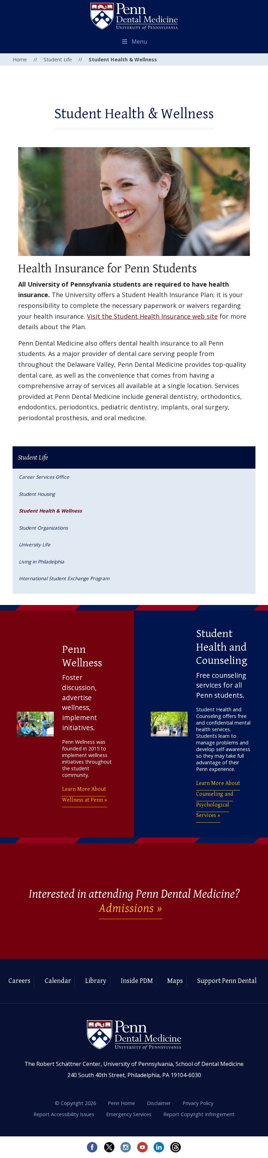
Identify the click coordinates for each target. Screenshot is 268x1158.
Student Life (58, 59)
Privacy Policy (198, 1103)
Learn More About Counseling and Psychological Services (218, 799)
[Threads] (175, 1147)
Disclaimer (159, 1103)
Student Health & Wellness (50, 510)
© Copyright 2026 (75, 1103)
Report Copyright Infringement (198, 1114)
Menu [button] (139, 41)
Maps (175, 981)
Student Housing (37, 494)
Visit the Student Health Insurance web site (152, 316)
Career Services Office (44, 477)
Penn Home (122, 1103)
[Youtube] (142, 1147)
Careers (19, 981)
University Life (34, 544)
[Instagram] (125, 1147)
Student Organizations (43, 527)
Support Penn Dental (226, 981)
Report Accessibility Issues (65, 1114)
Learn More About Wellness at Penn (84, 794)
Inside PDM (137, 981)
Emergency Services (129, 1114)
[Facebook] (92, 1147)
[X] (108, 1147)
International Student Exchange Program (64, 578)
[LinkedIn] (159, 1147)
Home (20, 59)
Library (95, 981)
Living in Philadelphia (41, 561)
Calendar (58, 981)
